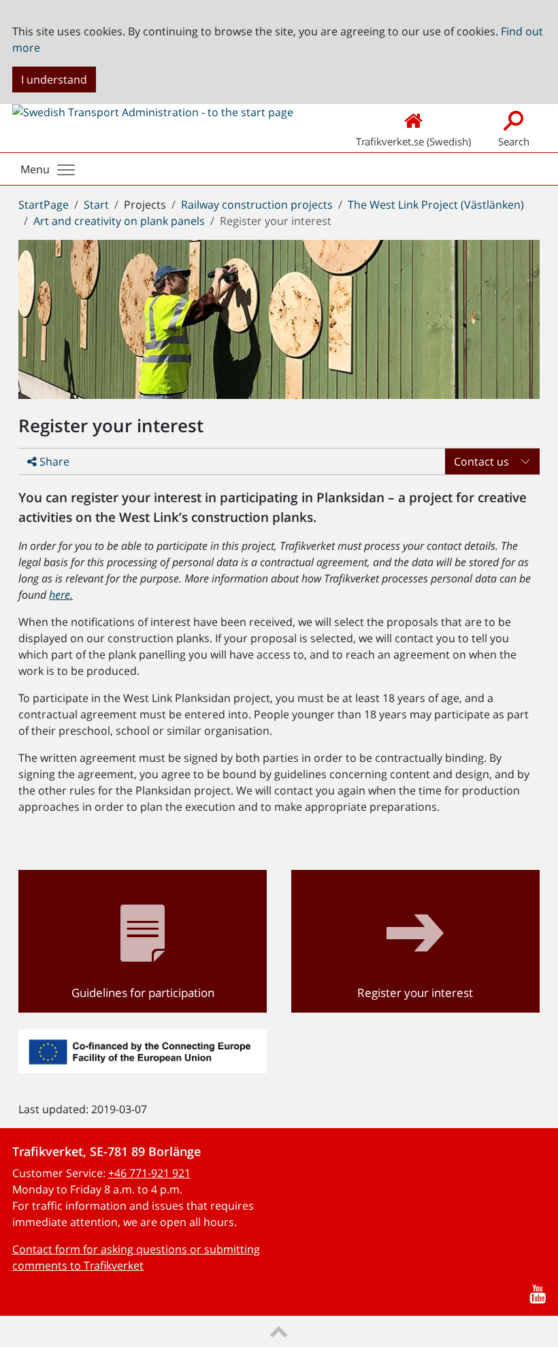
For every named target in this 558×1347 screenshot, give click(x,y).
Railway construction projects (257, 204)
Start (96, 204)
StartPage (43, 204)
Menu (35, 169)
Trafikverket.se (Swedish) (413, 141)
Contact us (481, 461)
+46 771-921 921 (149, 1173)
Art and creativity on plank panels (119, 220)
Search (513, 141)
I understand (54, 79)
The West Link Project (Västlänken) (436, 204)
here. (61, 594)
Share (53, 461)
